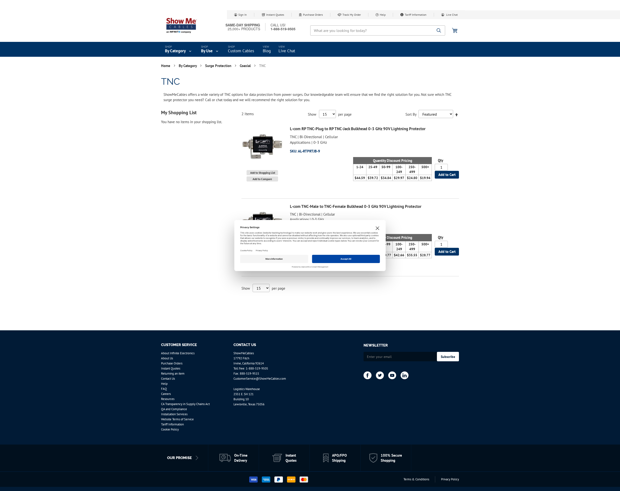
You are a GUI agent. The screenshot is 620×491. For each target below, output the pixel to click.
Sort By (410, 114)
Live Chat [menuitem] (287, 50)
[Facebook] (368, 375)
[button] (262, 172)
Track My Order (351, 14)
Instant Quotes (275, 14)
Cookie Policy (170, 429)
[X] (380, 375)
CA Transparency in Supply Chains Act (185, 404)
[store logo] (181, 25)
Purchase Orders (313, 14)
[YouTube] (392, 375)
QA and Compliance (174, 409)
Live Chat (451, 14)
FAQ (164, 389)
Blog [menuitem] (267, 50)
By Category (188, 65)
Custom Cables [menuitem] (241, 50)
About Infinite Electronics (177, 353)
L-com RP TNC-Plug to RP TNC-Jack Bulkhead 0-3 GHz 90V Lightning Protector (358, 128)
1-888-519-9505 (257, 368)
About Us (167, 358)
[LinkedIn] (405, 375)
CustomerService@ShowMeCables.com (259, 379)
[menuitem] (178, 49)
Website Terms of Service (177, 419)
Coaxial (246, 65)
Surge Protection (218, 65)
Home (166, 65)
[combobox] (377, 30)
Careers (166, 394)
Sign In (242, 14)
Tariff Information (415, 14)
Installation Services (174, 414)
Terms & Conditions (416, 479)
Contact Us (168, 379)
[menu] (310, 49)
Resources (167, 399)
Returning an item (173, 373)
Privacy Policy (450, 479)
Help (383, 14)
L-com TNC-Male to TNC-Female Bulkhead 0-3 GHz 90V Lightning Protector (355, 206)
